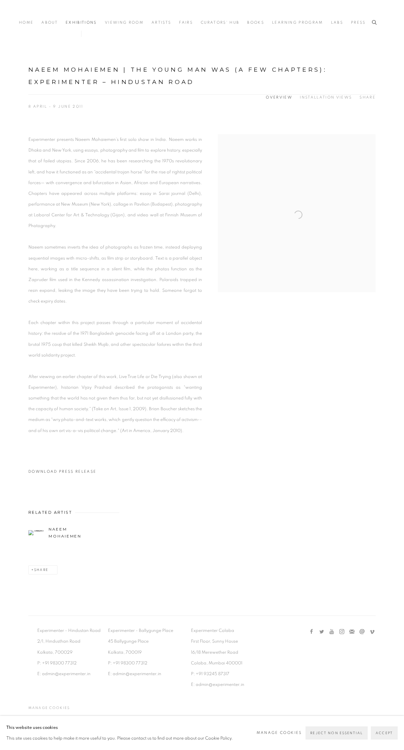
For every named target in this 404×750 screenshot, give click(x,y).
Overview (279, 97)
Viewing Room (124, 22)
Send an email (362, 632)
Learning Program (297, 22)
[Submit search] (374, 22)
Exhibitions (81, 22)
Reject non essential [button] (336, 733)
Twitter (321, 632)
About (49, 22)
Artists (161, 22)
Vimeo (372, 632)
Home (26, 22)
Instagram (341, 632)
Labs (337, 22)
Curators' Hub (220, 22)
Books (255, 22)
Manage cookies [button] (49, 708)
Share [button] (367, 97)
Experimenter (44, 13)
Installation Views (326, 97)
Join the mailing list (352, 632)
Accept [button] (384, 733)
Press (358, 22)
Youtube (331, 632)
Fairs (186, 22)
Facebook (311, 632)
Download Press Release (62, 471)
